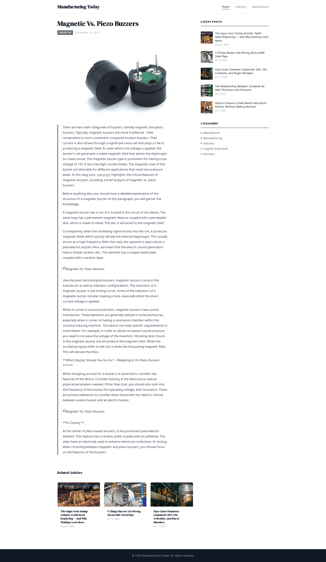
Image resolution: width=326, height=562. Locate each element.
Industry (240, 6)
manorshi (104, 175)
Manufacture (260, 6)
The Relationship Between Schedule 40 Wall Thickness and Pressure (239, 88)
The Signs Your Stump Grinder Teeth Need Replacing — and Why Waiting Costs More (74, 516)
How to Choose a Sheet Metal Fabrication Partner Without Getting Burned (241, 104)
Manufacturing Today (78, 7)
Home (225, 6)
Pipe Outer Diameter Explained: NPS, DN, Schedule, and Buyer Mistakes (166, 516)
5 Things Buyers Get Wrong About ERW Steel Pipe (124, 513)
